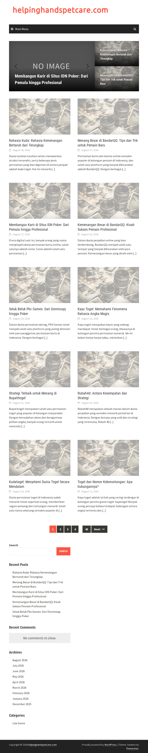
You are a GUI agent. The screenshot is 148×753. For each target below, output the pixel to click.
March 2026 (19, 687)
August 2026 (19, 660)
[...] (53, 169)
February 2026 (21, 693)
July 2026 (18, 665)
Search (13, 545)
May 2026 (18, 676)
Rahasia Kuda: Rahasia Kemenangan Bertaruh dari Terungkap (116, 54)
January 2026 (20, 698)
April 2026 (18, 682)
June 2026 (18, 671)
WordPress (111, 744)
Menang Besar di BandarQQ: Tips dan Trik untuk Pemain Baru (116, 80)
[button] (85, 66)
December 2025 (21, 704)
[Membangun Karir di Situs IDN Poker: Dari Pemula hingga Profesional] (52, 66)
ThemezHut (132, 748)
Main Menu (21, 29)
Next (97, 529)
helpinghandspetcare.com (60, 10)
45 (86, 529)
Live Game (18, 723)
